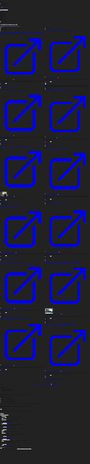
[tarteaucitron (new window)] (2, 447)
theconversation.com (48, 194)
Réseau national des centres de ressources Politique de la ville (10, 29)
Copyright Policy (48, 384)
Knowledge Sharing (56, 383)
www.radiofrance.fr (48, 137)
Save (1, 448)
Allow (6, 83)
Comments (3, 430)
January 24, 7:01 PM (53, 84)
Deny (5, 417)
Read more (1, 82)
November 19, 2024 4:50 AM (10, 196)
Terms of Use (48, 383)
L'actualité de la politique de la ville (8, 24)
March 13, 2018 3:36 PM (58, 371)
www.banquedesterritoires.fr (5, 308)
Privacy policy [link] (2, 413)
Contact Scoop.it (35, 384)
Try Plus (1, 0)
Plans (0, 1)
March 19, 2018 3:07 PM (57, 378)
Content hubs (55, 385)
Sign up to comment (2, 142)
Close (1, 409)
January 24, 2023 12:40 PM (54, 194)
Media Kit (35, 383)
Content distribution (56, 384)
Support (3, 441)
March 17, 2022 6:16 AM (11, 308)
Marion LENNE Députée (48, 378)
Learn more (45, 405)
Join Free (1, 2)
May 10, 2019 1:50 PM (11, 365)
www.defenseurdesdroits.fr (5, 79)
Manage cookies (48, 385)
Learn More (45, 393)
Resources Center (43, 383)
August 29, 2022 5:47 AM (56, 252)
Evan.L (46, 84)
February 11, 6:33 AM (10, 79)
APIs (2, 418)
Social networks (3, 433)
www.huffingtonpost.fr (4, 196)
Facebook (38, 383)
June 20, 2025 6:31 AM (54, 137)
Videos (2, 445)
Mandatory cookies (4, 416)
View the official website (8, 422)
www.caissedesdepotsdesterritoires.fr (50, 371)
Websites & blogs (56, 382)
